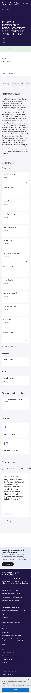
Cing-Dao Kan (8, 280)
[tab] (4, 73)
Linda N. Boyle (8, 188)
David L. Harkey (9, 240)
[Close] (29, 679)
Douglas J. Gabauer (10, 214)
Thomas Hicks (8, 267)
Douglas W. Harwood (11, 254)
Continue (15, 689)
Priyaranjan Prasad (10, 306)
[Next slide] (9, 522)
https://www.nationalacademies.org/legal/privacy (15, 685)
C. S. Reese (7, 320)
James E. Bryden (9, 201)
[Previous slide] (4, 522)
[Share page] (4, 40)
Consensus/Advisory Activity (12, 18)
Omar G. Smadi (9, 333)
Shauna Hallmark (9, 227)
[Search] (23, 3)
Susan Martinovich (10, 293)
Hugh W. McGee (9, 175)
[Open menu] (27, 3)
